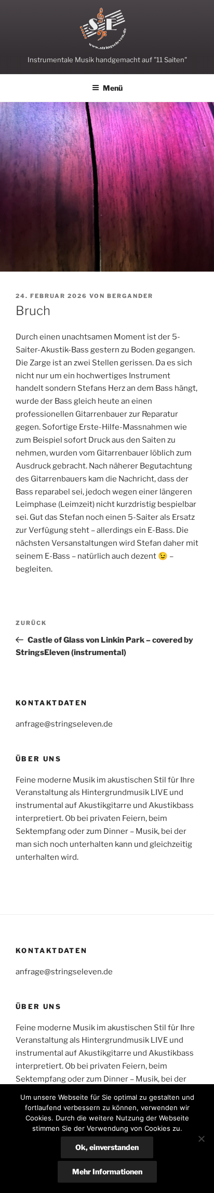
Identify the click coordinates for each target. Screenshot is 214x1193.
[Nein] (201, 1138)
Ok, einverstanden (107, 1147)
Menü (113, 87)
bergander (130, 296)
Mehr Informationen (107, 1171)
